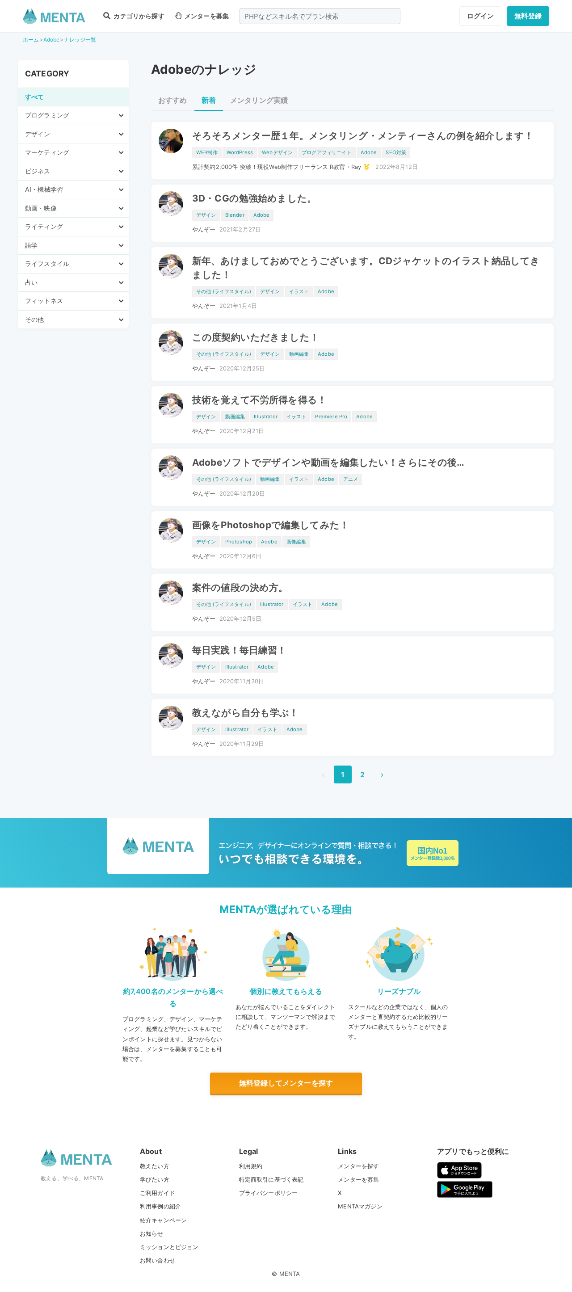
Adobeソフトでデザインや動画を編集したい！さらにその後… (328, 462)
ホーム (31, 39)
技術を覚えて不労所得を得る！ (259, 399)
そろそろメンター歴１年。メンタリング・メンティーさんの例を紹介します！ (363, 135)
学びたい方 (154, 1179)
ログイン (480, 16)
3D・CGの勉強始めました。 (254, 198)
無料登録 (528, 16)
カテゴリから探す (138, 16)
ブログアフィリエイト (327, 152)
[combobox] (320, 16)
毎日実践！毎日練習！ (239, 650)
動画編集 (299, 354)
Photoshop (238, 542)
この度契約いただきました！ (255, 337)
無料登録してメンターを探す (286, 1082)
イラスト (299, 291)
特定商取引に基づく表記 (271, 1179)
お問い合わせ (157, 1260)
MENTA (289, 1273)
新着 (209, 100)
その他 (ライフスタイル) (223, 291)
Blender (234, 215)
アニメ (350, 479)
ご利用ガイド (157, 1192)
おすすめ (172, 100)
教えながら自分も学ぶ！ (245, 712)
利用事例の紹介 (160, 1206)
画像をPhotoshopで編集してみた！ (270, 524)
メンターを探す (358, 1166)
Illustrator (266, 416)
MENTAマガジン (360, 1206)
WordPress (240, 152)
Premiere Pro (331, 416)
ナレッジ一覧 (80, 39)
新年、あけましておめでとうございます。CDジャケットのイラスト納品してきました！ (366, 267)
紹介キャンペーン (163, 1220)
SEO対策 (396, 152)
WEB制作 (207, 152)
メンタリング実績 (259, 100)
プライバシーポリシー (268, 1192)
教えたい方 (154, 1166)
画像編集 (296, 542)
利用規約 (251, 1166)
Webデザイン (277, 152)
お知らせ (152, 1233)
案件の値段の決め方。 (240, 587)
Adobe (51, 39)
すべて (34, 97)
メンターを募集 (206, 16)
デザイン (206, 215)
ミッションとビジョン (169, 1246)
